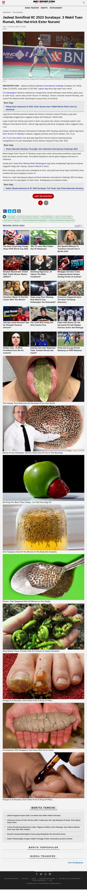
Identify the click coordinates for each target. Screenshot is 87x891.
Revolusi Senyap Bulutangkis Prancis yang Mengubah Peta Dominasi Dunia (36, 834)
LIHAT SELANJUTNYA (43, 196)
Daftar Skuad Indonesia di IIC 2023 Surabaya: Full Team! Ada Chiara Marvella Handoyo (44, 188)
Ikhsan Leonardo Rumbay (64, 217)
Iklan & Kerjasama (39, 880)
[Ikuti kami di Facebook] (36, 874)
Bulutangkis (11, 217)
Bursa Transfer (32, 8)
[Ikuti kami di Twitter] (41, 874)
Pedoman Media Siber (47, 878)
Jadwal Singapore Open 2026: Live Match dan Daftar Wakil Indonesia (33, 815)
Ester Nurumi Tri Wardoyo (14, 134)
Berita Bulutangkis (47, 217)
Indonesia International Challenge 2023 (62, 220)
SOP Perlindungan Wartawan (69, 878)
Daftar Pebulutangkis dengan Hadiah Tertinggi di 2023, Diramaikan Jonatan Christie (39, 839)
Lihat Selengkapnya (75, 863)
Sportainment (56, 8)
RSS (50, 880)
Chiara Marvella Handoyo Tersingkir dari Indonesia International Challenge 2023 (42, 149)
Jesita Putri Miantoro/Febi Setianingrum (30, 163)
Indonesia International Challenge (49, 86)
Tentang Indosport (11, 878)
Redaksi (25, 878)
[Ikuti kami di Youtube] (50, 874)
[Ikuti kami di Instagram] (45, 874)
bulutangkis (11, 93)
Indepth (44, 8)
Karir (34, 878)
